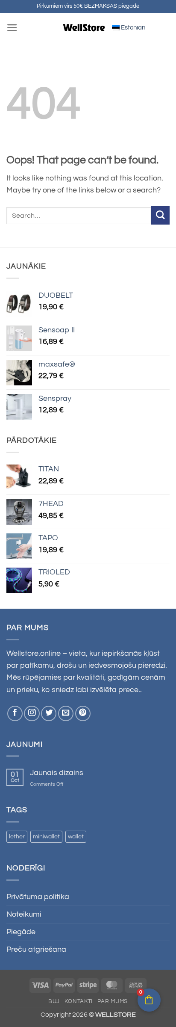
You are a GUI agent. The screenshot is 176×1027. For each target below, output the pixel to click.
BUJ (54, 1001)
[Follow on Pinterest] (83, 713)
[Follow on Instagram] (31, 713)
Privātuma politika (37, 897)
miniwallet (46, 836)
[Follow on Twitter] (48, 713)
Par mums (112, 1001)
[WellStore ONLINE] (84, 28)
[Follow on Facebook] (15, 713)
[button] (12, 28)
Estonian (132, 27)
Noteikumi (23, 914)
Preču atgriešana (36, 949)
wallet (76, 836)
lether (17, 836)
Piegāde (20, 932)
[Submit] (160, 215)
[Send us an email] (65, 713)
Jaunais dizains (56, 773)
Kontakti (79, 1001)
